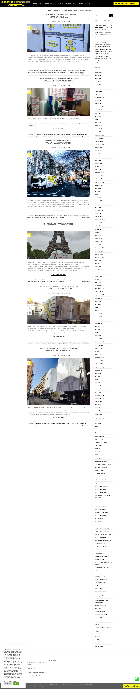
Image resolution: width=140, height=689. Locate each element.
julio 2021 (98, 263)
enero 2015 (98, 392)
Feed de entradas (100, 640)
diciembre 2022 (99, 210)
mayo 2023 (98, 194)
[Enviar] (111, 15)
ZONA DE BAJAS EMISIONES (103, 627)
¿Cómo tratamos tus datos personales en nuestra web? (77, 684)
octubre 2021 (99, 254)
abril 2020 (98, 310)
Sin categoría (98, 608)
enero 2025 (98, 132)
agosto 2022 (98, 222)
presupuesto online (100, 591)
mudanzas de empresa (82, 134)
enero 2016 (98, 354)
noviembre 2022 (99, 213)
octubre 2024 (99, 141)
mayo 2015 (98, 379)
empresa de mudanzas (101, 467)
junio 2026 (98, 78)
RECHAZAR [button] (8, 683)
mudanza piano (99, 518)
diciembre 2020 (99, 285)
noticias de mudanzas (101, 579)
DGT (96, 455)
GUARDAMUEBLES (45, 14)
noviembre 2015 (99, 360)
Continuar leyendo (59, 65)
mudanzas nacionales (79, 72)
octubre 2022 (99, 216)
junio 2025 (98, 116)
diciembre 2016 (99, 342)
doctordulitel (66, 21)
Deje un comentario (85, 74)
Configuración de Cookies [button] (11, 681)
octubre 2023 (99, 179)
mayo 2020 (98, 307)
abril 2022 (98, 235)
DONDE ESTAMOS (78, 3)
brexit (96, 426)
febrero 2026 (98, 91)
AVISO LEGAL (57, 684)
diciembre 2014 (99, 395)
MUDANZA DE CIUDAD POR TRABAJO (103, 496)
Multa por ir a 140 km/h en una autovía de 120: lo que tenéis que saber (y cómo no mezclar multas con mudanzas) (103, 36)
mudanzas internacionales (68, 72)
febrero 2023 (98, 204)
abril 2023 (98, 197)
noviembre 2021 (99, 251)
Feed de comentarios (101, 643)
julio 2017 (98, 326)
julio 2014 (98, 404)
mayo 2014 (98, 411)
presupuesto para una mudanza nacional (104, 596)
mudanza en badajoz (100, 509)
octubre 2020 (99, 291)
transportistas (99, 617)
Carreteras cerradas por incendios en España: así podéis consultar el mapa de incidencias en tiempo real (103, 60)
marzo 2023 (98, 201)
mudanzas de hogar (36, 72)
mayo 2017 (98, 332)
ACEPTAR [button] (16, 683)
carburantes (98, 430)
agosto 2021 (98, 260)
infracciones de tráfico (101, 480)
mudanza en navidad (100, 515)
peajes (97, 585)
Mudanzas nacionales (70, 14)
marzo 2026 (98, 88)
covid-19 (97, 448)
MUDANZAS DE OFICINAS (103, 534)
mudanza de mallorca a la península (102, 502)
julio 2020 (98, 301)
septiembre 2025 (100, 106)
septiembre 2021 (100, 257)
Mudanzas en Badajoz (101, 543)
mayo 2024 (98, 157)
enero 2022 (98, 244)
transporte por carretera (102, 614)
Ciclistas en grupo (100, 433)
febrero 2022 (98, 241)
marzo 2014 (98, 414)
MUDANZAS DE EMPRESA (45, 348)
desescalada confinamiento (102, 451)
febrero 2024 (98, 166)
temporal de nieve (100, 611)
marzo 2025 (98, 125)
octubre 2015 (99, 364)
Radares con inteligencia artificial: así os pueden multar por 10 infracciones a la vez (103, 44)
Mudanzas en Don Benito (102, 546)
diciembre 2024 (99, 135)
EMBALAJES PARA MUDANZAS (59, 80)
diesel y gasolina (99, 458)
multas (97, 573)
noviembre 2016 (99, 345)
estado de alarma (100, 470)
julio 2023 (98, 188)
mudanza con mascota (101, 486)
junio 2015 (98, 376)
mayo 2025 (98, 119)
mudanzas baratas (100, 525)
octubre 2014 (99, 401)
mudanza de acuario (100, 492)
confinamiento (99, 439)
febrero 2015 (98, 389)
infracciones (98, 476)
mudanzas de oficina (46, 72)
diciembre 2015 (99, 357)
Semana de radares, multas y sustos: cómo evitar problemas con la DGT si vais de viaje (103, 51)
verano (97, 624)
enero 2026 (98, 94)
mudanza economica (100, 506)
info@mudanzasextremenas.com (36, 672)
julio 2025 (98, 113)
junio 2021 (98, 266)
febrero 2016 (98, 351)
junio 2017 (98, 329)
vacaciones (98, 621)
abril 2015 (98, 382)
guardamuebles (75, 70)
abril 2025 (98, 122)
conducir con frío (99, 436)
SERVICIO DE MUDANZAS (64, 3)
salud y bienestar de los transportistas (101, 601)
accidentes (98, 423)
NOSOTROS (36, 3)
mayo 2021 (98, 269)
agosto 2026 (98, 72)
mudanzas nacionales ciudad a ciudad (103, 563)
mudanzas (98, 521)
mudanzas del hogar (100, 537)
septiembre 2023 (100, 182)
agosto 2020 (98, 298)
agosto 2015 (98, 370)
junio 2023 (98, 191)
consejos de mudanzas (101, 442)
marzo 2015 (98, 385)
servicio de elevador (100, 605)
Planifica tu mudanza (131, 686)
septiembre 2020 (100, 295)
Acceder (97, 636)
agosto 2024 (98, 147)
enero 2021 (98, 282)
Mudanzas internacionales (57, 14)
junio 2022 (98, 229)
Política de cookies (33, 684)
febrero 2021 (98, 279)
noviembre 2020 (99, 288)
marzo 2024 (98, 163)
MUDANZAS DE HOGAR (102, 531)
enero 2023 (98, 207)
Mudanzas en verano (101, 553)
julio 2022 (98, 226)
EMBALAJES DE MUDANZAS (45, 78)
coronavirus (98, 445)
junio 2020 (98, 304)
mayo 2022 (98, 232)
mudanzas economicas (56, 72)
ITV (96, 483)
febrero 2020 (98, 317)
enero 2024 (98, 169)
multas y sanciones (100, 576)
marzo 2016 (98, 348)
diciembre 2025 (99, 97)
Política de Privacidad (46, 684)
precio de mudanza (100, 588)
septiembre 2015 (100, 367)
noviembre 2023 (99, 175)
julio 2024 (98, 150)
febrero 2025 (98, 128)
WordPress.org (99, 646)
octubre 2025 (99, 103)
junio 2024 (98, 154)
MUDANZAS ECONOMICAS (45, 286)
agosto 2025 (98, 110)
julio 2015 (98, 373)
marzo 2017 (98, 338)
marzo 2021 (98, 276)
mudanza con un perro (101, 489)
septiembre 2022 (100, 219)
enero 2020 (98, 320)
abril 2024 (98, 160)
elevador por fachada (101, 461)
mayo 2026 (98, 81)
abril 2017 (98, 335)
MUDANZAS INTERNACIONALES (59, 224)
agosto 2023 (98, 185)
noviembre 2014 (99, 398)
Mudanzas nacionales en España (102, 568)
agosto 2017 (98, 323)
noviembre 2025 (99, 100)
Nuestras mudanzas (100, 582)
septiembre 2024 (100, 144)
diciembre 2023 (99, 172)
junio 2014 (98, 407)
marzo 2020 (98, 313)
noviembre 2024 (99, 138)
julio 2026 (98, 75)
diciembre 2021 (99, 248)
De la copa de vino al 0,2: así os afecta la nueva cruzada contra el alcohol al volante (103, 27)
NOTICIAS (87, 3)
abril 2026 (98, 85)
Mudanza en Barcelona (101, 512)
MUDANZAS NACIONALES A (47, 3)
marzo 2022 (98, 238)
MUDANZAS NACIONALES (59, 143)
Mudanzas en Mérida (101, 550)
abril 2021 (98, 273)
